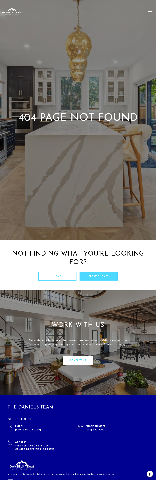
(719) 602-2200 (95, 429)
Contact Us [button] (78, 360)
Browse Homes (99, 276)
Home (57, 276)
